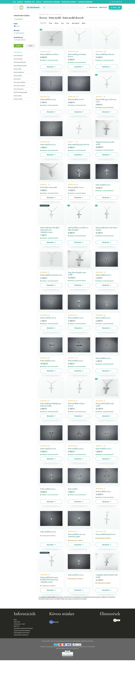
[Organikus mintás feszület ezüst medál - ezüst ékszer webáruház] (107, 561)
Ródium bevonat (20, 33)
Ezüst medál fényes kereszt (105, 54)
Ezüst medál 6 (73, 489)
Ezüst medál (17, 69)
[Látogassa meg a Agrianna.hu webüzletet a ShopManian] (67, 651)
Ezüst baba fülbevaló (20, 62)
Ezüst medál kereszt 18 (76, 99)
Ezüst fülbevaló (18, 55)
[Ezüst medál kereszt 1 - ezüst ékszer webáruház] (107, 171)
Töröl (30, 46)
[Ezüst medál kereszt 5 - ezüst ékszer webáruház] (107, 302)
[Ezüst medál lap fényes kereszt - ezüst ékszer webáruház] (79, 128)
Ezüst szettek (18, 96)
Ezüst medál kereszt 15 (75, 575)
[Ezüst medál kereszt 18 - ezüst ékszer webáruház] (79, 83)
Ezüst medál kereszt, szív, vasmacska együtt (76, 535)
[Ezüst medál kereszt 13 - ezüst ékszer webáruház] (79, 433)
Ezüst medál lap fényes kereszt (78, 144)
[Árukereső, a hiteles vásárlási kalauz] (116, 620)
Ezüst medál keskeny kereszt (105, 534)
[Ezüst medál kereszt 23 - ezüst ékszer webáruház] (51, 83)
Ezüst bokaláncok (19, 72)
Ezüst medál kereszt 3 (103, 491)
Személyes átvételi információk (23, 628)
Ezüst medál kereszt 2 (103, 358)
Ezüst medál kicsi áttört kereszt (51, 275)
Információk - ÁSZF (19, 624)
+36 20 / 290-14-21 (116, 2)
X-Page (82, 641)
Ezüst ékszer (18, 52)
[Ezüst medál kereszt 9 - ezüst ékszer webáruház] (51, 475)
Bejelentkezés (93, 7)
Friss (50, 23)
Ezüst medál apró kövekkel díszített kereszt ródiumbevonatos (49, 230)
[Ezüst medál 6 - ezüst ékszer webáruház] (79, 475)
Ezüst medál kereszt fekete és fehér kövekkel (78, 229)
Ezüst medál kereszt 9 (47, 489)
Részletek (50, 67)
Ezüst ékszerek (34, 7)
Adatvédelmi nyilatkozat (21, 635)
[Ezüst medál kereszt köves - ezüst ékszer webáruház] (51, 38)
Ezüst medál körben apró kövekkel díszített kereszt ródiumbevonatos (49, 579)
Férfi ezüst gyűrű (19, 89)
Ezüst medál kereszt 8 (75, 318)
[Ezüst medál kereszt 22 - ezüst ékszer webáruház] (51, 518)
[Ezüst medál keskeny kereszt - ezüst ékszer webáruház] (107, 518)
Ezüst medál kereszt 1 (103, 185)
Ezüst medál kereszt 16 (48, 449)
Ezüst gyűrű (17, 79)
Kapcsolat (17, 622)
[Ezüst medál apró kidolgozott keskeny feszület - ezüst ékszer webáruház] (51, 388)
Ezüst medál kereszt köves (49, 54)
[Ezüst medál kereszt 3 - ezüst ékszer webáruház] (107, 475)
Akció (56, 23)
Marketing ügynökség (67, 656)
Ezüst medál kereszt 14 (103, 449)
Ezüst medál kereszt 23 (48, 99)
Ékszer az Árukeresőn (67, 654)
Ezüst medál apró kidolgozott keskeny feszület (50, 404)
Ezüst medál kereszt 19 (48, 318)
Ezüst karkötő (18, 75)
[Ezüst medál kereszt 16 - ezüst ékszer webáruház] (51, 433)
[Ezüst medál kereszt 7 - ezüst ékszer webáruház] (51, 345)
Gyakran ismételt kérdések (22, 630)
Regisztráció (103, 7)
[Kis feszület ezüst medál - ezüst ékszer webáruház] (51, 171)
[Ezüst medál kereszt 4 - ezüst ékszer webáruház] (79, 345)
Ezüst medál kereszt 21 (103, 275)
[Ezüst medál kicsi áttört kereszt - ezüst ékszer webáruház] (51, 259)
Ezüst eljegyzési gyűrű (20, 65)
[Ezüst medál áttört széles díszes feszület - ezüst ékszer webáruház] (107, 214)
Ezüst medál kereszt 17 (48, 144)
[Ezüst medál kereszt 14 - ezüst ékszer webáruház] (107, 433)
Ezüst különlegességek (20, 92)
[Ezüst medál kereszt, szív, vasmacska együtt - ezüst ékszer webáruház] (79, 518)
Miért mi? (16, 626)
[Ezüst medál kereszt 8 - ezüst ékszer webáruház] (79, 302)
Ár (62, 23)
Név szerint (75, 23)
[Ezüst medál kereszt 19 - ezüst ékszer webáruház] (51, 302)
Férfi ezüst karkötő (19, 86)
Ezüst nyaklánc (18, 59)
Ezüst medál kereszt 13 (75, 449)
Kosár (116, 7)
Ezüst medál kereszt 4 (75, 361)
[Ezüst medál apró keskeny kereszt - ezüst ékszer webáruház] (79, 38)
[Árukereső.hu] (67, 653)
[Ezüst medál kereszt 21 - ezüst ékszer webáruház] (107, 259)
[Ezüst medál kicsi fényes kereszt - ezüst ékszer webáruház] (79, 388)
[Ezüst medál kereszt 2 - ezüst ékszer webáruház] (107, 345)
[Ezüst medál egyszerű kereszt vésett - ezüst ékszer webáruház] (107, 83)
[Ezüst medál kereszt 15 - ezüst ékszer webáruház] (79, 561)
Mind (83, 23)
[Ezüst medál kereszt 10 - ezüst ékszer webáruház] (79, 171)
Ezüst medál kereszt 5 (103, 318)
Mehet (18, 46)
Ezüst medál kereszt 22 (48, 532)
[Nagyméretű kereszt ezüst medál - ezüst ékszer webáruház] (107, 128)
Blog (15, 620)
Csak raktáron (19, 19)
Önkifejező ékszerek (21, 40)
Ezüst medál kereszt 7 (47, 361)
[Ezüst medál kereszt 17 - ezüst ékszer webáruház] (51, 128)
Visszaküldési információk (21, 633)
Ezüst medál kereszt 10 (76, 187)
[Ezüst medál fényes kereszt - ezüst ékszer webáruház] (107, 38)
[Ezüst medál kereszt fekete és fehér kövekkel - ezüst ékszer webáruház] (79, 214)
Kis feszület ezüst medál (48, 187)
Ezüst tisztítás (18, 99)
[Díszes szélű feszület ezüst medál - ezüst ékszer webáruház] (107, 388)
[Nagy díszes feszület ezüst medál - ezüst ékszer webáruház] (79, 259)
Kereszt (18, 26)
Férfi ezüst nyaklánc (20, 82)
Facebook (51, 622)
